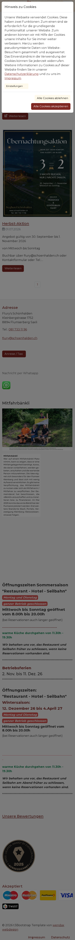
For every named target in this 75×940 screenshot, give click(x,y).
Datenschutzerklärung (22, 74)
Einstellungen (14, 86)
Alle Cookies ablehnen (52, 98)
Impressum (13, 78)
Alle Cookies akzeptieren (50, 106)
